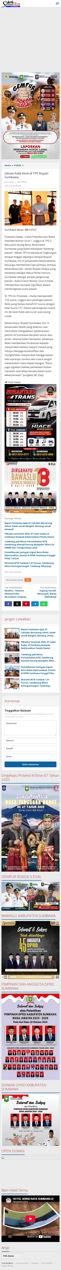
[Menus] (57, 3)
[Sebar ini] (8, 603)
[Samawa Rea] (10, 3)
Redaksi (35, 1263)
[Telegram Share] (35, 603)
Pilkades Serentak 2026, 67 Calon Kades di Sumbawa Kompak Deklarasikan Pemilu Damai (38, 645)
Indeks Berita (7, 1265)
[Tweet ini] (17, 603)
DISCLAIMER (47, 1263)
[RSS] (27, 580)
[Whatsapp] (44, 603)
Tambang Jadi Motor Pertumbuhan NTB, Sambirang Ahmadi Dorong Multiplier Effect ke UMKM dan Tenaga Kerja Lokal (29, 544)
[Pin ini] (26, 603)
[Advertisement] (30, 39)
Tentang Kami (22, 1263)
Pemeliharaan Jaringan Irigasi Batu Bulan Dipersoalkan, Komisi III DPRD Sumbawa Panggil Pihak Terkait (30, 555)
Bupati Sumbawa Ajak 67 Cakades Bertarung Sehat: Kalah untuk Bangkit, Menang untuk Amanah (28, 526)
